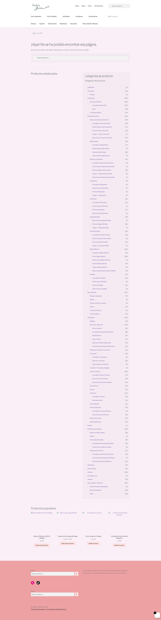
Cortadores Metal (95, 112)
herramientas (93, 16)
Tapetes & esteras (95, 310)
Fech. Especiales (36, 16)
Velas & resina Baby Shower (101, 156)
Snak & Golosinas (95, 422)
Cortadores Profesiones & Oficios (102, 454)
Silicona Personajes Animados (101, 447)
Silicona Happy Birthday (100, 224)
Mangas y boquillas (96, 296)
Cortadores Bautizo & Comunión (102, 163)
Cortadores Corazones (99, 357)
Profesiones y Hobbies (94, 429)
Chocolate (73, 24)
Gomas (92, 389)
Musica (92, 436)
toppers (90, 479)
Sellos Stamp (52, 24)
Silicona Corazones (98, 361)
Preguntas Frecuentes (38, 609)
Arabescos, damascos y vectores (100, 350)
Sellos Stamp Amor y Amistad (101, 127)
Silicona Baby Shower (99, 152)
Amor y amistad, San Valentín (99, 120)
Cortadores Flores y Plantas (101, 375)
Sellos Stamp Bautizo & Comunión (103, 166)
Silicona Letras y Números (100, 415)
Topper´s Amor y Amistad (100, 134)
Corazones (93, 353)
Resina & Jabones (95, 490)
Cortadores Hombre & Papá (101, 235)
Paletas (92, 94)
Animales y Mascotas (96, 325)
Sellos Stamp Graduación (100, 188)
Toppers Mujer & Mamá (99, 267)
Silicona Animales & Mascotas (101, 343)
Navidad (92, 274)
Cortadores (79, 16)
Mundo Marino (96, 335)
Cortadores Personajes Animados (102, 443)
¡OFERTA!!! (90, 87)
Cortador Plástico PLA (99, 105)
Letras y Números (95, 407)
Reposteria (63, 24)
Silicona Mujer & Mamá (99, 263)
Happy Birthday (95, 217)
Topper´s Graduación (99, 195)
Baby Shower (94, 141)
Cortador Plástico (95, 102)
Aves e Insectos (97, 328)
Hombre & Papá (95, 231)
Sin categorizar (92, 476)
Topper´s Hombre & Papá (100, 246)
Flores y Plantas (95, 371)
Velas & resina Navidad (99, 289)
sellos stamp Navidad (99, 281)
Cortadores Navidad (98, 278)
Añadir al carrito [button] (93, 543)
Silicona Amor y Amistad (100, 130)
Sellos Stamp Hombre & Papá (101, 238)
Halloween (93, 199)
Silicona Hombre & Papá (100, 242)
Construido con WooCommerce (56, 609)
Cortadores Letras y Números (101, 411)
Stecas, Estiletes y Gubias (98, 303)
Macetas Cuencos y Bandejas (99, 486)
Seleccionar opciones (41, 545)
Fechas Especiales (93, 116)
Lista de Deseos (98, 6)
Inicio (34, 33)
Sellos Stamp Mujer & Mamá (101, 260)
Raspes (92, 299)
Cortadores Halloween (99, 202)
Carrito (90, 6)
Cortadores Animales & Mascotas (102, 332)
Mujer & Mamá (94, 249)
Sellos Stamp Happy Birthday (101, 220)
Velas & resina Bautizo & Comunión (103, 177)
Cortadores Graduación (99, 184)
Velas (91, 494)
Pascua (89, 425)
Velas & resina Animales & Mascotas (103, 346)
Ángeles (92, 321)
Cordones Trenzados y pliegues (100, 368)
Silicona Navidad (97, 285)
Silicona (33, 24)
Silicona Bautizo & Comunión (101, 170)
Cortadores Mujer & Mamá (100, 253)
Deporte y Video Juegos (97, 432)
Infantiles (93, 393)
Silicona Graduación (98, 192)
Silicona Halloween (98, 210)
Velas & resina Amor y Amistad (102, 138)
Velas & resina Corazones (100, 364)
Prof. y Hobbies (52, 16)
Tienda (83, 6)
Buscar (33, 570)
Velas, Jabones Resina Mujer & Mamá (104, 271)
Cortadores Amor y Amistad (101, 123)
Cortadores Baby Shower (100, 145)
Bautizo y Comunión (96, 159)
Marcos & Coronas (95, 418)
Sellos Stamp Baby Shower (101, 148)
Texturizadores (95, 314)
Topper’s (42, 24)
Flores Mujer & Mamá (99, 256)
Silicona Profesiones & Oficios (101, 461)
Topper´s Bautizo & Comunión (102, 174)
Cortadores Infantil (98, 396)
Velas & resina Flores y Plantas (102, 382)
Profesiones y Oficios (96, 450)
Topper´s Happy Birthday (100, 228)
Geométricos (94, 386)
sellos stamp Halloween (100, 206)
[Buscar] (76, 574)
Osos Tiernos (96, 339)
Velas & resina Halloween (100, 213)
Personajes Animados (97, 440)
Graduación (93, 181)
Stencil (92, 307)
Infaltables (66, 16)
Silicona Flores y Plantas (100, 379)
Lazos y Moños (94, 404)
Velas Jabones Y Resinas (90, 24)
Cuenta (77, 6)
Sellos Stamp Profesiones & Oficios (103, 458)
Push (94, 109)
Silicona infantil (97, 400)
